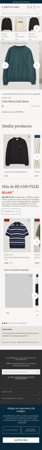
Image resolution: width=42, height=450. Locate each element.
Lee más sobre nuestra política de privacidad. (21, 377)
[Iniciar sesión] (28, 7)
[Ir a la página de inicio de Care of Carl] (11, 7)
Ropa (3, 43)
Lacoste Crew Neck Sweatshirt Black (15, 172)
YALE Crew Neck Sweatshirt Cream (19, 37)
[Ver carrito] (34, 7)
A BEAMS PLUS (9, 211)
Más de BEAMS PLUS (20, 186)
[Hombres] (19, 291)
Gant (16, 34)
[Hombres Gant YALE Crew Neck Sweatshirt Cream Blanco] (20, 24)
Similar (17, 126)
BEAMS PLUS (6, 98)
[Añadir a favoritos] (28, 137)
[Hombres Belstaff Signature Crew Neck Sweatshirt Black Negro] (34, 24)
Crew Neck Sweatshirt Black (5, 37)
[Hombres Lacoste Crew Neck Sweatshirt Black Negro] (6, 24)
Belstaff (32, 34)
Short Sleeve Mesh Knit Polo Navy (16, 257)
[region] (21, 336)
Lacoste (4, 34)
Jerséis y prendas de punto (17, 43)
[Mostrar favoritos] (31, 7)
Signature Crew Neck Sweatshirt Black (33, 37)
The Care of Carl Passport (21, 2)
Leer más (22, 422)
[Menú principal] (38, 7)
